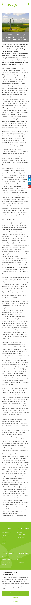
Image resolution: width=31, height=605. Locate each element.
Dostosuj (15, 597)
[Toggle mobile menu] (28, 4)
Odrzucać (15, 601)
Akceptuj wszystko (15, 593)
